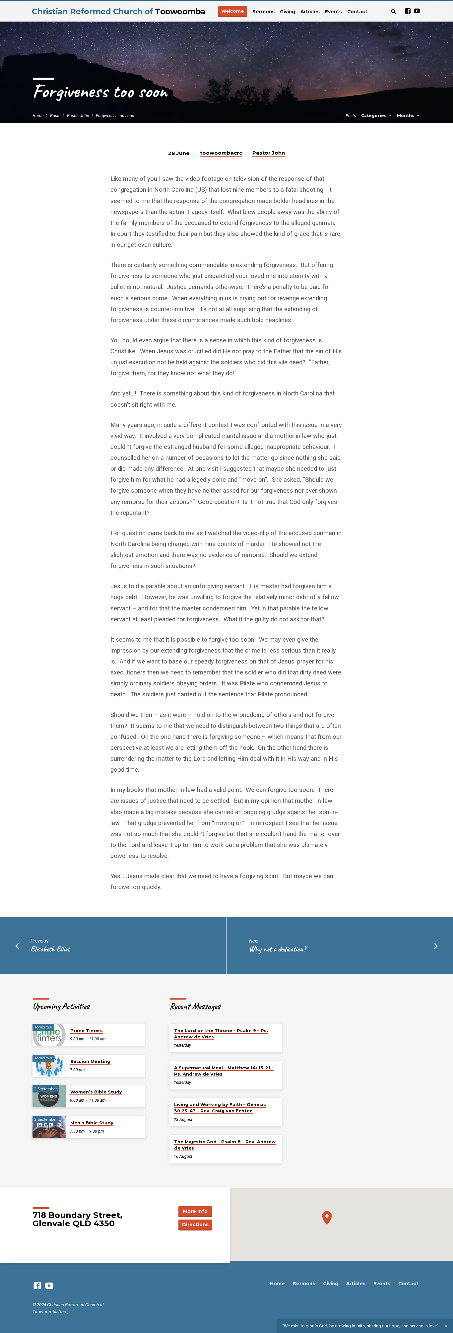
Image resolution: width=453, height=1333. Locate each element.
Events (333, 11)
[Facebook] (408, 11)
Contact (357, 11)
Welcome (232, 11)
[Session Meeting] (49, 1066)
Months (406, 115)
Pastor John (78, 115)
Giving (287, 11)
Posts (55, 115)
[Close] (446, 1326)
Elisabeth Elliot (50, 949)
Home (37, 115)
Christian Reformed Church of (119, 11)
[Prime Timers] (49, 1035)
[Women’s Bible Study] (49, 1096)
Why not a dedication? (277, 949)
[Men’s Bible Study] (49, 1127)
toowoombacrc (221, 153)
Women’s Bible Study (96, 1091)
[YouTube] (417, 11)
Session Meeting (90, 1061)
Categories (374, 115)
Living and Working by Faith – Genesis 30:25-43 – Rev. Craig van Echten (220, 1107)
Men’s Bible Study (91, 1122)
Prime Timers (86, 1030)
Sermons (263, 11)
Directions (195, 1225)
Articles (310, 11)
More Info (195, 1211)
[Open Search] (393, 12)
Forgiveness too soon (115, 115)
